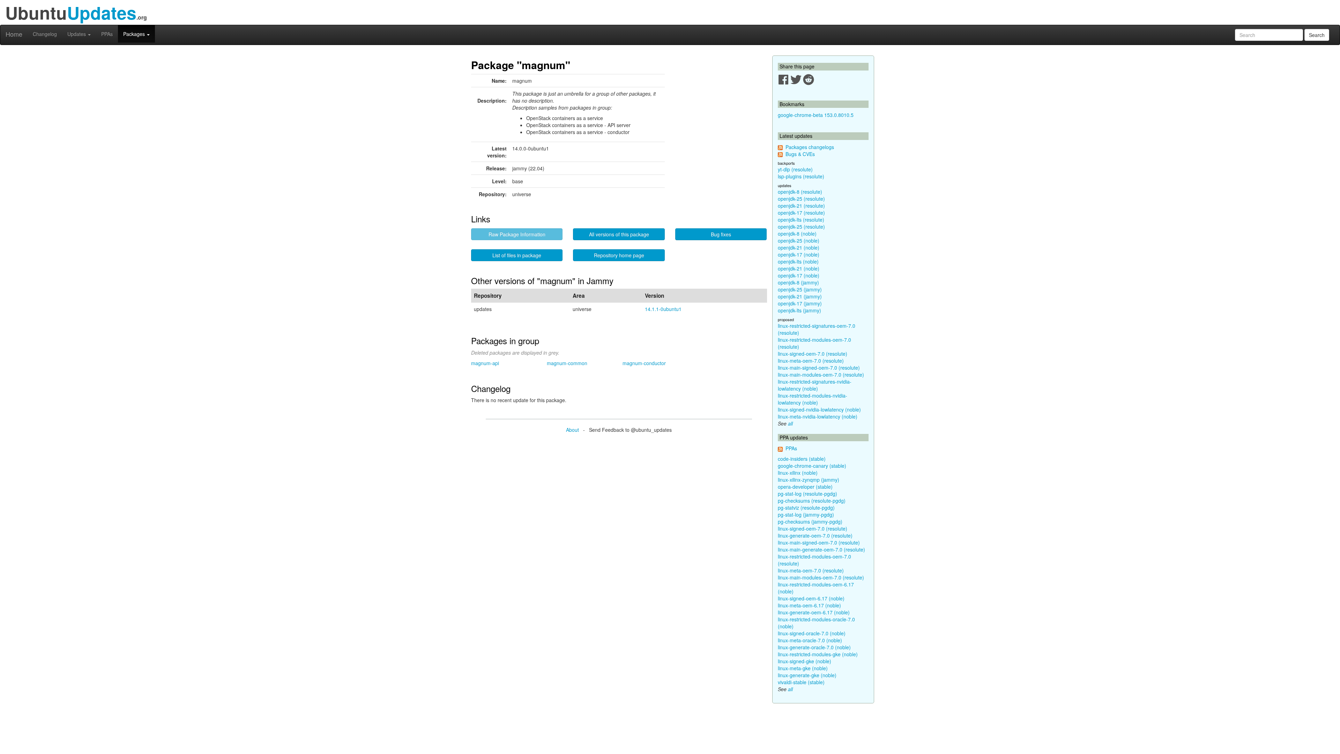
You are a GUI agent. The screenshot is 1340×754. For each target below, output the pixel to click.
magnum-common (567, 363)
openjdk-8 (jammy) (798, 282)
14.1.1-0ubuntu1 (663, 308)
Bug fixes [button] (721, 234)
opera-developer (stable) (805, 486)
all (790, 423)
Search (1317, 34)
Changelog (45, 33)
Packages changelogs (810, 146)
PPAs (107, 33)
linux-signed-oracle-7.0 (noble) (812, 633)
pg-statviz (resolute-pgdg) (806, 507)
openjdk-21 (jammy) (800, 296)
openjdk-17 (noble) (798, 254)
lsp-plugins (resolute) (801, 176)
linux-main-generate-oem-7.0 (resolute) (821, 549)
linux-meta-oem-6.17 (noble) (809, 605)
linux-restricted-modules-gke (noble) (818, 654)
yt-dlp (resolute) (795, 169)
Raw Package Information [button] (517, 234)
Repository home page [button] (619, 255)
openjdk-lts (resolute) (801, 219)
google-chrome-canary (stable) (812, 465)
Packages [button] (134, 33)
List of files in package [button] (516, 255)
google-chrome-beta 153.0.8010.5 (816, 114)
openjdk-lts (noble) (798, 261)
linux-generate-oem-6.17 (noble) (814, 612)
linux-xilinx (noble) (798, 472)
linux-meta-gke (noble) (803, 668)
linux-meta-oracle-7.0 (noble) (810, 640)
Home (14, 33)
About (572, 429)
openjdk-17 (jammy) (800, 303)
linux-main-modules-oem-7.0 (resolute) (821, 374)
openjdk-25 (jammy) (800, 289)
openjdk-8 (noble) (797, 233)
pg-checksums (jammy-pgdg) (810, 521)
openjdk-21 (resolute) (801, 205)
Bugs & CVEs (800, 153)
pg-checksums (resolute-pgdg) (812, 500)
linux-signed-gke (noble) (804, 661)
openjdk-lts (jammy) (799, 310)
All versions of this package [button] (619, 234)
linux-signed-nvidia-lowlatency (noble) (819, 409)
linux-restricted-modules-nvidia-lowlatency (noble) (812, 399)
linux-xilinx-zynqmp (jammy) (808, 479)
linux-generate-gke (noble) (807, 675)
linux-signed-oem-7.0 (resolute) (812, 353)
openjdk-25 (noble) (798, 240)
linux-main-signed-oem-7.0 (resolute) (819, 367)
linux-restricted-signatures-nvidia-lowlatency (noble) (814, 385)
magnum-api (485, 363)
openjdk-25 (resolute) (801, 198)
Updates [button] (77, 33)
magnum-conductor (644, 363)
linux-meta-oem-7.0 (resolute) (811, 360)
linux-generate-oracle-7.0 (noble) (814, 647)
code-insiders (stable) (802, 458)
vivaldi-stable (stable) (801, 682)
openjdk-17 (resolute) (801, 212)
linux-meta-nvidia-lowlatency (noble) (817, 416)
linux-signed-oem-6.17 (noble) (811, 598)
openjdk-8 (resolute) (800, 191)
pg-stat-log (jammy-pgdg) (806, 514)
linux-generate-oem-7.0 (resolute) (815, 535)
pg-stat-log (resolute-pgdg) (807, 493)
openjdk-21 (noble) (798, 247)
